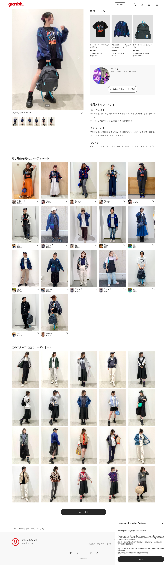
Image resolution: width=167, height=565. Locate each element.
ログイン (120, 4)
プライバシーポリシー (105, 544)
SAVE (141, 559)
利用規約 (92, 544)
